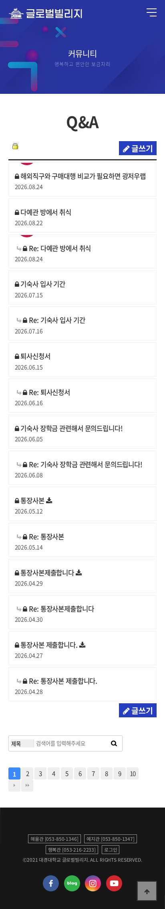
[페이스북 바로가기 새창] (51, 889)
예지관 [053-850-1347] (111, 838)
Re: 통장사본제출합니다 (60, 609)
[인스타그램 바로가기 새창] (93, 889)
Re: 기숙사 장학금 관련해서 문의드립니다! (85, 464)
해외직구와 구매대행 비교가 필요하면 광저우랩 (82, 176)
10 (133, 773)
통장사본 (32, 500)
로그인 (110, 849)
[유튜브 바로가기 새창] (114, 889)
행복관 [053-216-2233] (72, 849)
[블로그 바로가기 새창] (72, 889)
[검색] (114, 743)
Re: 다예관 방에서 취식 (59, 248)
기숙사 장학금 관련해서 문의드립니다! (71, 428)
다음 (14, 785)
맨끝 (27, 785)
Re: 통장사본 (45, 536)
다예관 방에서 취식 (45, 212)
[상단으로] (147, 891)
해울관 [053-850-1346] (54, 838)
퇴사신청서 (34, 356)
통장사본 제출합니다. (49, 645)
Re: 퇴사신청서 (48, 392)
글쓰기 (141, 148)
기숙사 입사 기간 (42, 284)
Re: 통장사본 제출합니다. (62, 681)
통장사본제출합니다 (47, 573)
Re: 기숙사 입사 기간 (56, 320)
